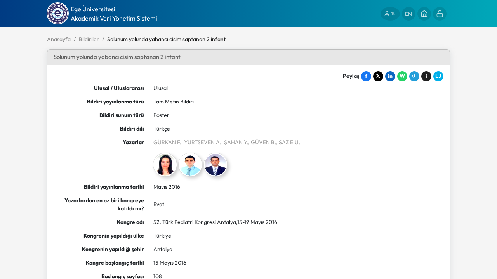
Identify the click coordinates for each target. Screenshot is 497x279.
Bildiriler (89, 39)
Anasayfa (59, 39)
